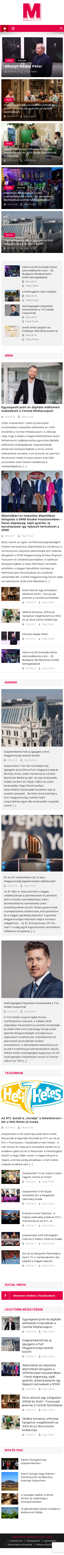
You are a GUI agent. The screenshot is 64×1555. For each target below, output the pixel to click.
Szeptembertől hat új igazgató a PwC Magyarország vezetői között (29, 242)
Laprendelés (50, 1541)
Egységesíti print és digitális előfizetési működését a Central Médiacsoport (30, 409)
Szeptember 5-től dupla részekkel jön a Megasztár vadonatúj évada (38, 1195)
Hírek (9, 60)
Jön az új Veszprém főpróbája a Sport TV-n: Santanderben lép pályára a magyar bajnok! (41, 1257)
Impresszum (16, 1541)
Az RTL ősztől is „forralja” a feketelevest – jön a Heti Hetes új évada (32, 1120)
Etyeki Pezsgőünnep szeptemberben (34, 1461)
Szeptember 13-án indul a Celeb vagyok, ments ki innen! (42, 1175)
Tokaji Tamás (30, 71)
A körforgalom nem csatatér (39, 291)
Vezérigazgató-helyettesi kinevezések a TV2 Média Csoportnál (38, 310)
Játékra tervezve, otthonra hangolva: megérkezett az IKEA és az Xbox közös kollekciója (30, 152)
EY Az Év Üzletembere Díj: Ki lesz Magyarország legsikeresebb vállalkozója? (30, 879)
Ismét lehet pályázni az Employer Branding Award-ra (40, 329)
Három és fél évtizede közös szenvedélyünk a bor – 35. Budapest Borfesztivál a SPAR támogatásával (28, 196)
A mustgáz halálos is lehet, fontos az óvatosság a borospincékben (37, 1498)
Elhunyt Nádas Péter (23, 66)
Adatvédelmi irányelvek (20, 1544)
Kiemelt (22, 60)
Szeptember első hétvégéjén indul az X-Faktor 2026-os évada (42, 1237)
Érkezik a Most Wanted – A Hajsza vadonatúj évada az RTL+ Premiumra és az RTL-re (42, 1217)
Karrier (9, 235)
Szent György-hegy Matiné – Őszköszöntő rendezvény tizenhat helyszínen (38, 1477)
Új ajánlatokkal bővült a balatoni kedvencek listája (40, 1510)
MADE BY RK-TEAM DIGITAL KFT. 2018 (32, 1537)
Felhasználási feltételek (48, 1544)
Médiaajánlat (33, 1541)
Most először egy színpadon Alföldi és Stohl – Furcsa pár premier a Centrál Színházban (29, 108)
